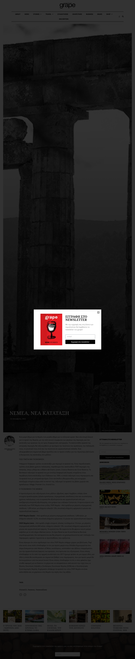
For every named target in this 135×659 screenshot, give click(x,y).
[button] (98, 312)
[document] (67, 329)
